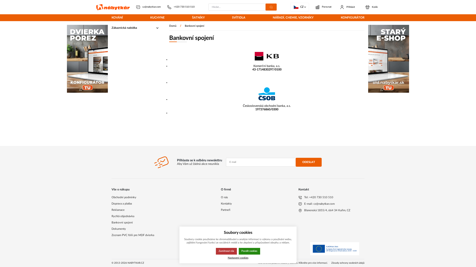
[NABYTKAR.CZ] (113, 7)
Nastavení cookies (238, 257)
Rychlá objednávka (123, 216)
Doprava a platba (122, 203)
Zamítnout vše (226, 251)
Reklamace (118, 210)
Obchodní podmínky (124, 197)
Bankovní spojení (122, 222)
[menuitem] (117, 18)
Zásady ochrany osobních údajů (347, 263)
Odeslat (308, 162)
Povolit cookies (249, 251)
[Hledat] (271, 7)
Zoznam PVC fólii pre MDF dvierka (133, 235)
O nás (224, 197)
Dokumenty (119, 229)
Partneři (225, 210)
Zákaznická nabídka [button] (124, 27)
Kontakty (226, 203)
